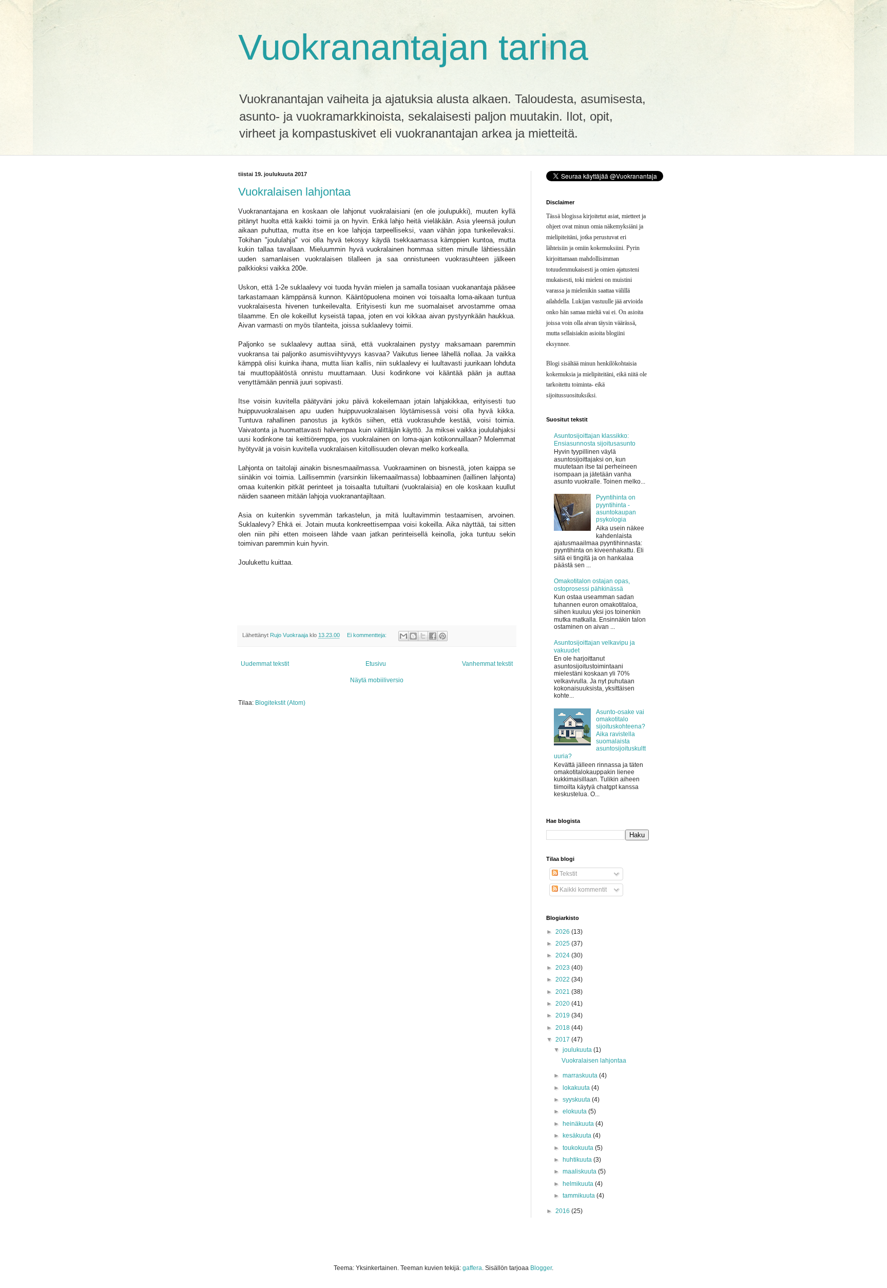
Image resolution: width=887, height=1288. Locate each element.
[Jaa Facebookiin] (433, 636)
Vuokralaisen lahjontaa (294, 191)
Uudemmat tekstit (265, 663)
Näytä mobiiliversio (376, 680)
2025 (563, 943)
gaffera (472, 1268)
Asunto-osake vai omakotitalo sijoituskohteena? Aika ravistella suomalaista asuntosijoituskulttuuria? (600, 734)
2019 (563, 1015)
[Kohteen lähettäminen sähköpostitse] (403, 636)
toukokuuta (579, 1147)
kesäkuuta (578, 1135)
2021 (563, 991)
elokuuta (575, 1111)
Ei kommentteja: (367, 635)
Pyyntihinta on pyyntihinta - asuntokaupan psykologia (616, 508)
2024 (563, 955)
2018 (563, 1027)
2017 (563, 1039)
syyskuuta (577, 1099)
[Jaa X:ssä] (423, 636)
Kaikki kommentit (582, 889)
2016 (563, 1211)
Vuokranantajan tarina (413, 47)
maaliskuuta (580, 1171)
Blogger (541, 1268)
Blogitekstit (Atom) (280, 702)
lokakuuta (577, 1087)
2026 (563, 931)
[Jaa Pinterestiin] (442, 636)
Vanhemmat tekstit (487, 663)
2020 (563, 1003)
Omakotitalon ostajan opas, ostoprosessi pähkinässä (592, 585)
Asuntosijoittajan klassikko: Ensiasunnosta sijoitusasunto (594, 439)
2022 (563, 979)
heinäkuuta (579, 1123)
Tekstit (567, 873)
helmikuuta (579, 1183)
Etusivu (375, 663)
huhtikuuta (578, 1159)
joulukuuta (578, 1049)
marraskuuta (581, 1075)
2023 (563, 967)
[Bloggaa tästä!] (413, 636)
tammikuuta (579, 1195)
